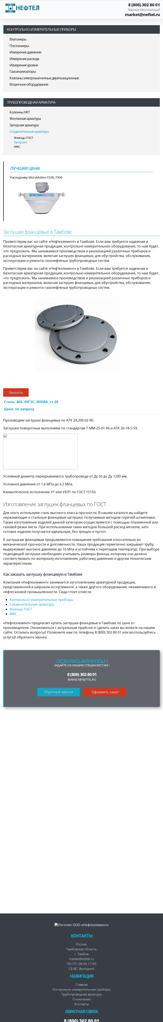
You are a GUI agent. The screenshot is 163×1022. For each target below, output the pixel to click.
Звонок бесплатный (144, 9)
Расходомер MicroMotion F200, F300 (36, 177)
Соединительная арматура (29, 131)
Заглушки (20, 142)
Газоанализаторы (23, 71)
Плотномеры (19, 45)
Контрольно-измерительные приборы (41, 29)
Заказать (16, 392)
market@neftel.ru (142, 14)
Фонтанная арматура (25, 118)
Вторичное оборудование (29, 84)
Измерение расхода (24, 58)
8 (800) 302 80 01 (144, 4)
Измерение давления (25, 52)
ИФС (17, 146)
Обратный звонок (58, 692)
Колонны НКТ (20, 112)
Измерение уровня (24, 65)
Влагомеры (18, 39)
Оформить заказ (105, 692)
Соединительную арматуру (32, 604)
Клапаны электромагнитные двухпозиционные (44, 78)
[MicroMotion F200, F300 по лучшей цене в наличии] (42, 197)
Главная (82, 984)
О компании (82, 999)
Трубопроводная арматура (31, 102)
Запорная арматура (24, 125)
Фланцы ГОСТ (23, 137)
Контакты (81, 1004)
